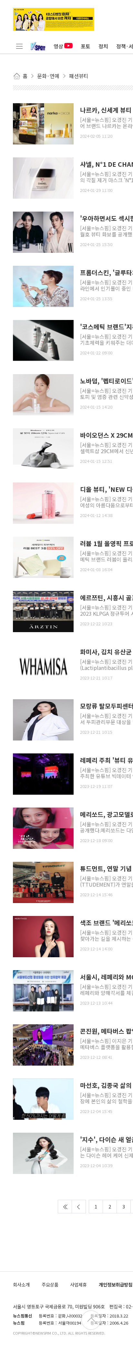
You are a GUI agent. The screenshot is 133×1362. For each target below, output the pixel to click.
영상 (58, 46)
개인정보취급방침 (115, 1284)
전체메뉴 (19, 46)
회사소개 (21, 1284)
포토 (85, 46)
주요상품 (50, 1284)
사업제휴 (78, 1284)
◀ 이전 (79, 1206)
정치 (103, 46)
